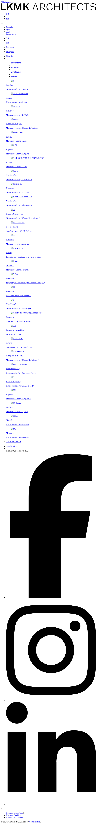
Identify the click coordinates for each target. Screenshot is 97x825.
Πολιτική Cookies (13, 815)
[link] (48, 10)
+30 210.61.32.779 (13, 442)
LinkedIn (9, 56)
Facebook (10, 47)
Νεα (7, 32)
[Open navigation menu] (2, 23)
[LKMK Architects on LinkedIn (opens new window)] (51, 804)
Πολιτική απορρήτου (14, 813)
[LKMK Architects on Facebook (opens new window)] (51, 597)
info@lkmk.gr (11, 446)
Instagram (10, 52)
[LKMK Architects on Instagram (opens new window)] (51, 701)
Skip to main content (9, 2)
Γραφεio (9, 27)
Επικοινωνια (11, 34)
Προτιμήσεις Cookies (14, 817)
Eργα (8, 29)
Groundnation (34, 822)
